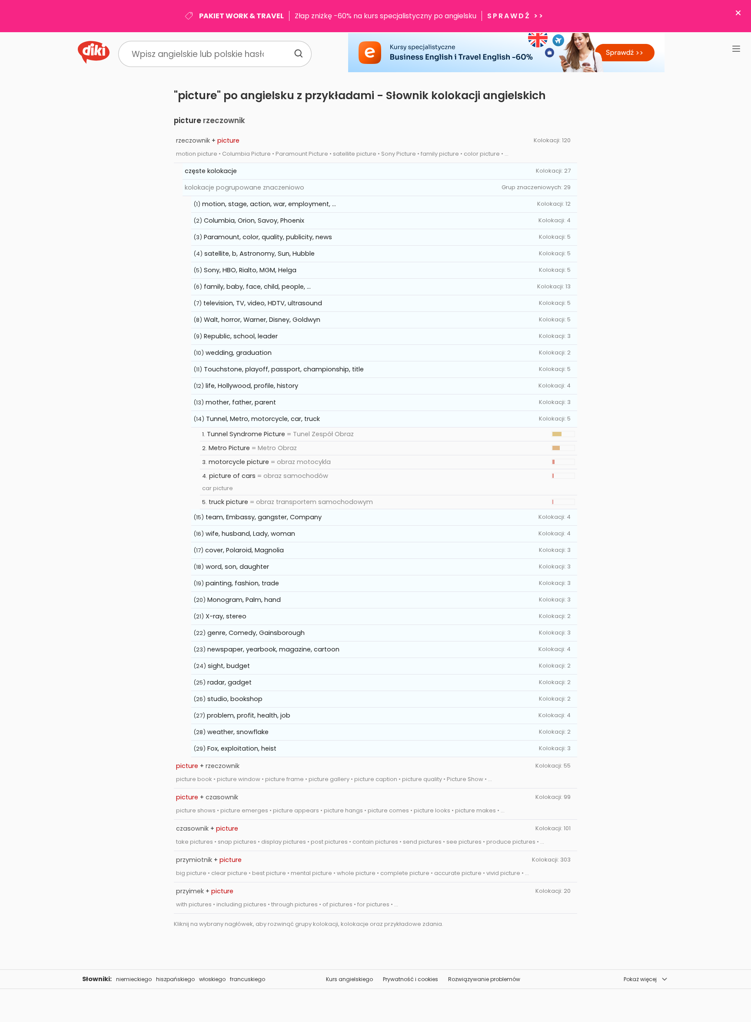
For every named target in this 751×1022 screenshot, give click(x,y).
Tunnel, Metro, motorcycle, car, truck (263, 418)
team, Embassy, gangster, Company (264, 517)
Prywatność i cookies (410, 979)
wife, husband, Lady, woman (250, 533)
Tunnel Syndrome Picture (246, 434)
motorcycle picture (239, 462)
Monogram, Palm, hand (244, 599)
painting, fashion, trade (242, 583)
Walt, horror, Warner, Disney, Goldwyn (262, 319)
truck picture (228, 502)
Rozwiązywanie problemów (484, 979)
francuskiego (247, 979)
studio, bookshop (235, 699)
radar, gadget (229, 682)
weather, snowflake (238, 732)
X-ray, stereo (226, 616)
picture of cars (232, 475)
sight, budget (229, 665)
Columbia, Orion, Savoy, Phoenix (254, 220)
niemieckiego (134, 979)
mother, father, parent (241, 402)
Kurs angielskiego (349, 979)
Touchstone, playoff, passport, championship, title (284, 369)
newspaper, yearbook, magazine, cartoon (273, 649)
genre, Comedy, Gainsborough (256, 632)
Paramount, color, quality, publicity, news (268, 237)
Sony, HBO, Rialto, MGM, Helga (250, 270)
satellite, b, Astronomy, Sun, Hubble (259, 253)
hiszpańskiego (175, 979)
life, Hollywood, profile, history (252, 385)
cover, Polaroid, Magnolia (244, 550)
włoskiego (212, 979)
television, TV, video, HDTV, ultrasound (262, 303)
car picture (217, 488)
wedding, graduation (239, 352)
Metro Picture (229, 448)
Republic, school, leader (241, 336)
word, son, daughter (237, 566)
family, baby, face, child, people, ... (257, 286)
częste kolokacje (211, 171)
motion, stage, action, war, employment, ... (269, 204)
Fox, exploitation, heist (241, 748)
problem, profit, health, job (248, 715)
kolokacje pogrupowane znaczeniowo (244, 187)
